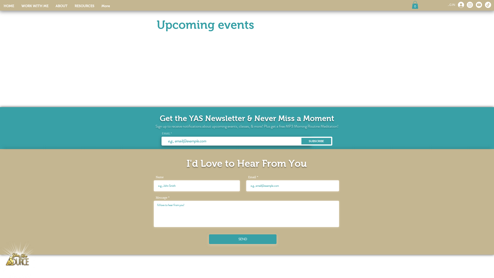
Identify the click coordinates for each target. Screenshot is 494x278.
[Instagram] (470, 5)
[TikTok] (488, 5)
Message (161, 197)
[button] (415, 5)
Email (252, 177)
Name (160, 177)
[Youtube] (479, 5)
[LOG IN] (461, 5)
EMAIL (166, 133)
